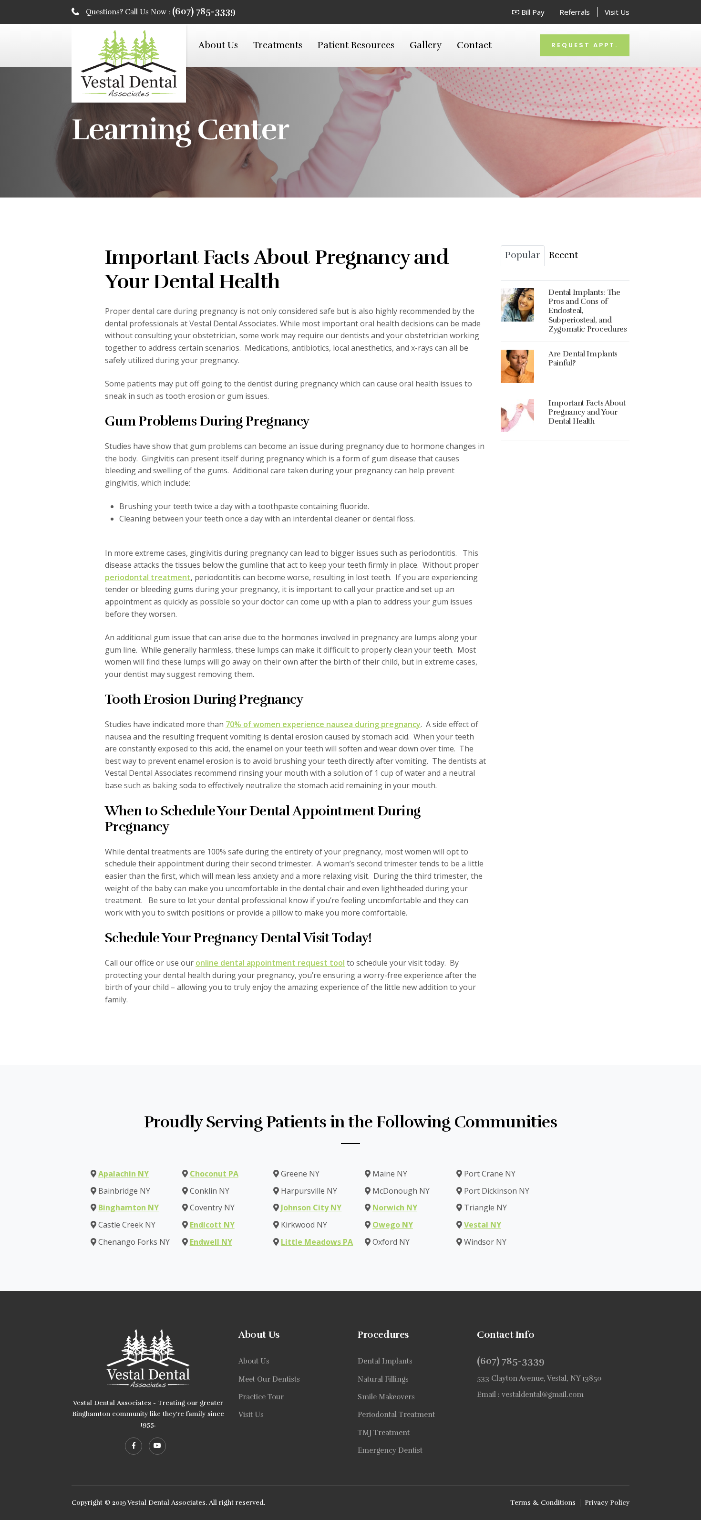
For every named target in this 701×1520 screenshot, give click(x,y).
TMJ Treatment (384, 1432)
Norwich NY (394, 1207)
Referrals (574, 12)
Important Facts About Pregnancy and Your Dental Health (586, 412)
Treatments (277, 45)
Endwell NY (211, 1242)
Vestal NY (482, 1224)
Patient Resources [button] (356, 45)
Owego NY (392, 1224)
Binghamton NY (128, 1207)
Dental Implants (385, 1361)
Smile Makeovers (386, 1397)
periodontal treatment (148, 577)
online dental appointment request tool (270, 963)
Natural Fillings (383, 1379)
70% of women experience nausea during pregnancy (323, 724)
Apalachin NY (123, 1173)
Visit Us (617, 12)
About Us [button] (218, 45)
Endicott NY (212, 1224)
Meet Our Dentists (269, 1379)
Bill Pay (532, 12)
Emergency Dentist (390, 1450)
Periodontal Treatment (396, 1414)
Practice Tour (261, 1397)
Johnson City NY (311, 1207)
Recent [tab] (563, 255)
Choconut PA (214, 1173)
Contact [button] (474, 45)
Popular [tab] (522, 255)
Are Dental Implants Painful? (583, 358)
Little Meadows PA (317, 1242)
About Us (253, 1361)
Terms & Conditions (543, 1503)
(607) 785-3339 (204, 11)
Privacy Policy (607, 1503)
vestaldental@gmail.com (543, 1394)
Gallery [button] (426, 45)
